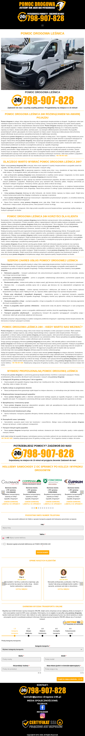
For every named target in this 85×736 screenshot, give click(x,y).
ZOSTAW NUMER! (42, 552)
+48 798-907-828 (61, 155)
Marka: (21, 656)
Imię (42, 524)
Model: (63, 656)
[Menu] (42, 25)
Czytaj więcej (21, 589)
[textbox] (40, 649)
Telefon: (43, 534)
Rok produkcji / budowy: (21, 665)
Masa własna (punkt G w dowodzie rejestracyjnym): (64, 665)
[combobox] (5, 538)
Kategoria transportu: (42, 646)
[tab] (14, 632)
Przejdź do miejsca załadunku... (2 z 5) (70, 679)
